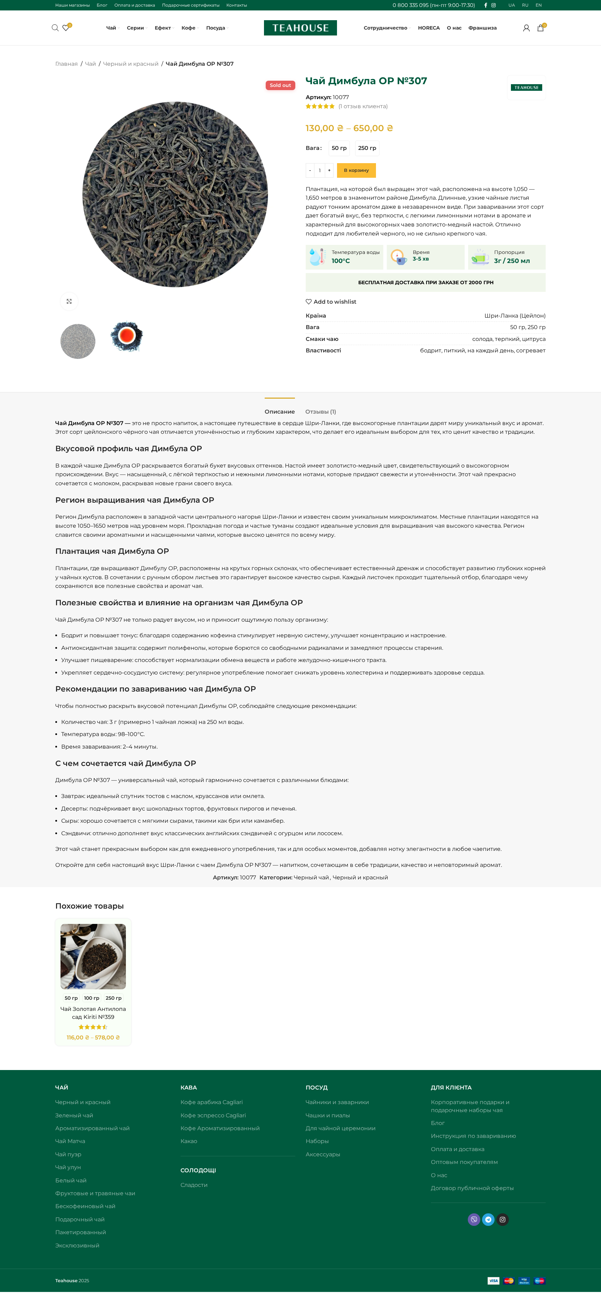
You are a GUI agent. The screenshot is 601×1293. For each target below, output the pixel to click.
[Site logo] (300, 27)
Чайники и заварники (337, 1102)
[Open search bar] (55, 27)
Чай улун (68, 1167)
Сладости (194, 1185)
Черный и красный (131, 64)
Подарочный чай (80, 1219)
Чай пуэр (68, 1154)
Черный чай (311, 877)
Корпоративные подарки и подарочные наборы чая (470, 1106)
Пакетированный (80, 1232)
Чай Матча (70, 1141)
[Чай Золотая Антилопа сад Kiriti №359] (93, 956)
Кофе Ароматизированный (220, 1128)
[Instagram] (502, 1219)
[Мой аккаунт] (527, 28)
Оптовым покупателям (464, 1162)
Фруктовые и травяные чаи (95, 1193)
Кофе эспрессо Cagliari (213, 1115)
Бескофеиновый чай (85, 1206)
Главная (66, 64)
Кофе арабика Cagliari (212, 1102)
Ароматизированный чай (92, 1128)
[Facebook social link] (485, 5)
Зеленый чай (74, 1115)
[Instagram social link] (493, 5)
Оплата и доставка (457, 1149)
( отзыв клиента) (363, 106)
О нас (439, 1175)
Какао (189, 1141)
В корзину (356, 170)
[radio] (339, 148)
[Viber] (474, 1219)
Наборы (317, 1141)
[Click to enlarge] (69, 301)
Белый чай (71, 1180)
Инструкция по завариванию (473, 1136)
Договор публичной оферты (472, 1188)
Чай (90, 64)
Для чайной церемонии (341, 1128)
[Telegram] (488, 1219)
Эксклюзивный (77, 1245)
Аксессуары (323, 1154)
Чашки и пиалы (328, 1115)
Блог (438, 1123)
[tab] (280, 408)
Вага (313, 148)
